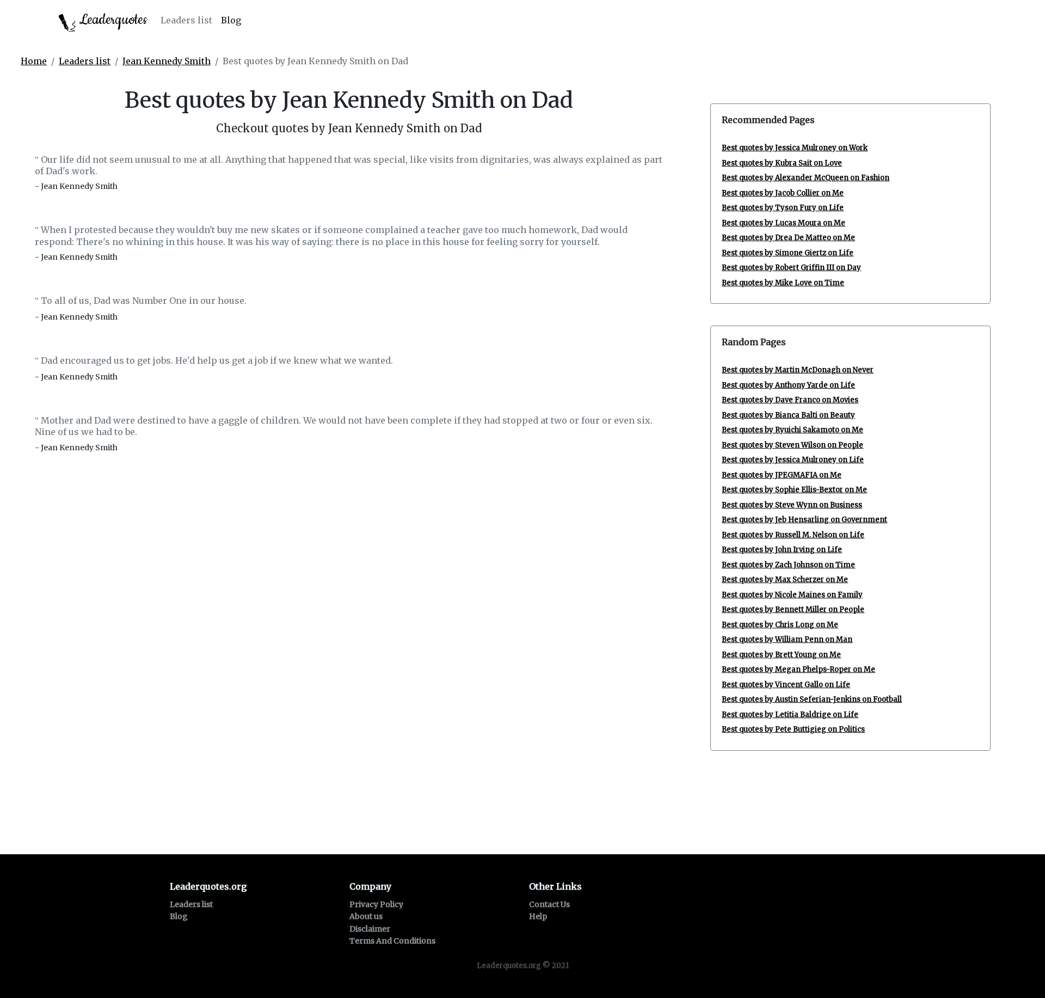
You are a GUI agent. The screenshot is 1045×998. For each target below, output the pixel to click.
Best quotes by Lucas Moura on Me (783, 223)
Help (538, 916)
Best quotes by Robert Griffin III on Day (791, 267)
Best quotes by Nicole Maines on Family (792, 594)
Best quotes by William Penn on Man (787, 639)
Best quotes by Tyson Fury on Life (783, 207)
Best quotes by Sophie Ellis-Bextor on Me (794, 489)
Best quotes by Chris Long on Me (780, 624)
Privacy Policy (376, 904)
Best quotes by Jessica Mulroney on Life (793, 459)
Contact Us (549, 904)
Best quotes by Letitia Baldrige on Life (790, 714)
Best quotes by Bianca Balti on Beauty (788, 415)
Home (34, 61)
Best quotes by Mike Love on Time (783, 282)
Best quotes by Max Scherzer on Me (785, 579)
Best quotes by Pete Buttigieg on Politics (793, 729)
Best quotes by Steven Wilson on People (792, 445)
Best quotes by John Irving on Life (782, 549)
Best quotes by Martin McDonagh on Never (798, 370)
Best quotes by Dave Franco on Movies (790, 400)
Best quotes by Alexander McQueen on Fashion (805, 177)
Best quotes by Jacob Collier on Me (783, 193)
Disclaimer (369, 929)
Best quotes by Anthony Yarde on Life (788, 385)
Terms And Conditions (392, 941)
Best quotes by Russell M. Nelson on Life (793, 535)
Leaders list (186, 20)
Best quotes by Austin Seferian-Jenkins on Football (812, 699)
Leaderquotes (111, 19)
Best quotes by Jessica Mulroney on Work (795, 147)
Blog (231, 20)
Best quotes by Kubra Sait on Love (782, 163)
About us (366, 916)
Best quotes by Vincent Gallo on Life (786, 684)
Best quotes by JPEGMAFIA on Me (781, 475)
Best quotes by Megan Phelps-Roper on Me (798, 669)
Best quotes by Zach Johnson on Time (788, 565)
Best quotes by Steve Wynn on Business (792, 505)
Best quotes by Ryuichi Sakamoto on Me (792, 429)
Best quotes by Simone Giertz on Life (787, 253)
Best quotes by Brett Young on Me (781, 654)
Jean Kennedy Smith (166, 61)
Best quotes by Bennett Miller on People (793, 609)
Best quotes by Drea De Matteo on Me (788, 237)
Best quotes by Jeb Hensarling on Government (804, 519)
